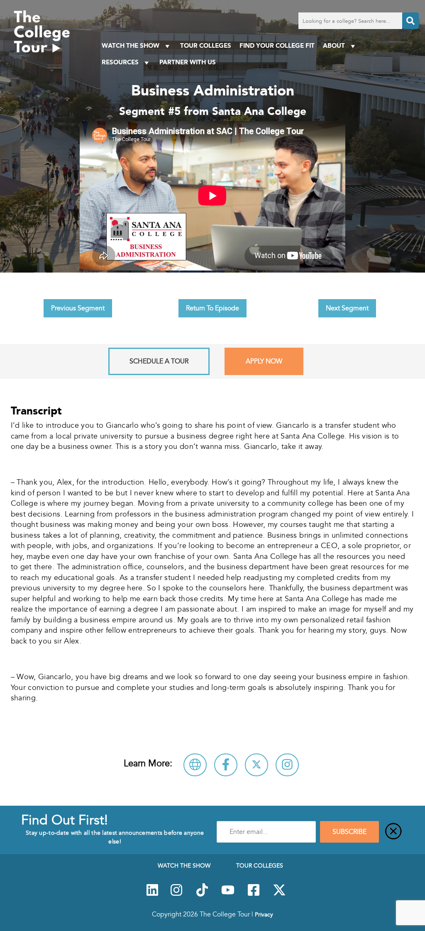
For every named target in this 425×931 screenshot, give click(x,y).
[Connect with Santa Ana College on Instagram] (287, 764)
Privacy (264, 914)
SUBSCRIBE (349, 832)
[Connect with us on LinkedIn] (152, 894)
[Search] (410, 20)
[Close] (393, 832)
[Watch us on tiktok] (202, 894)
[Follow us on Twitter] (279, 894)
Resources (120, 62)
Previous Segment (78, 308)
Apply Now (264, 361)
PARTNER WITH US (187, 62)
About (334, 45)
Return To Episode (212, 308)
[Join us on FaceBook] (253, 894)
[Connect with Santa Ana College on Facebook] (225, 764)
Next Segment (347, 308)
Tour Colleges (205, 45)
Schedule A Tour (158, 361)
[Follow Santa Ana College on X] (256, 764)
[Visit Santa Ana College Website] (195, 764)
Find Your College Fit (277, 45)
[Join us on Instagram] (176, 894)
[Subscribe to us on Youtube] (228, 894)
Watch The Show (130, 45)
